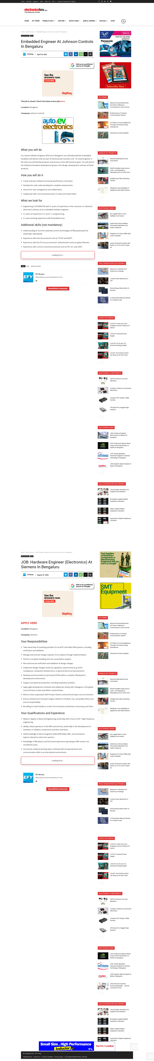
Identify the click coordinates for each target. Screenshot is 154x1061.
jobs (28, 266)
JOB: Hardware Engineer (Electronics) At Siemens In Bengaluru (118, 435)
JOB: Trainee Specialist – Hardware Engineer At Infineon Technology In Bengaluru (120, 456)
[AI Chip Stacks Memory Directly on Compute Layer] (103, 300)
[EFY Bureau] (25, 54)
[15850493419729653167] (115, 88)
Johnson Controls (36, 266)
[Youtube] (110, 1)
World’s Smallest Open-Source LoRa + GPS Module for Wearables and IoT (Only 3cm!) (120, 170)
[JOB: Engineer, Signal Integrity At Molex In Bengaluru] (103, 466)
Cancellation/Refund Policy (73, 1057)
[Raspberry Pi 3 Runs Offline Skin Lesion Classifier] (103, 235)
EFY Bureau (30, 54)
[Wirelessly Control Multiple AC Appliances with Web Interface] (103, 190)
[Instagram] (102, 1)
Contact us (37, 1057)
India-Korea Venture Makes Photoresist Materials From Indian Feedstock (119, 225)
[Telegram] (66, 54)
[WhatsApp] (81, 54)
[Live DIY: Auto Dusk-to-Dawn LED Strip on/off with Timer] (103, 355)
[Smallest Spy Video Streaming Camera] (103, 180)
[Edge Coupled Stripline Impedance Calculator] (103, 511)
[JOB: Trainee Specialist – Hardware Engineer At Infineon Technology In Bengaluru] (103, 455)
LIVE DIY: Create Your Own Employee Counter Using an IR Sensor (120, 325)
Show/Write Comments (57, 288)
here (63, 101)
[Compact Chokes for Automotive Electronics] (103, 390)
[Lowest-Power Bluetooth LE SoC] (103, 280)
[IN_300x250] (115, 56)
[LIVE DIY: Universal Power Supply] (103, 335)
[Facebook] (99, 1)
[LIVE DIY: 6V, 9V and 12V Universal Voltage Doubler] (103, 345)
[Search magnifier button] (123, 21)
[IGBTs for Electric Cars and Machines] (103, 380)
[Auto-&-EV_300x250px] (58, 143)
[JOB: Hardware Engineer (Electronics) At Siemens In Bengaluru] (103, 435)
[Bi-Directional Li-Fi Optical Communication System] (103, 115)
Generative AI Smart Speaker (119, 133)
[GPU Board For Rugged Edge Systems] (103, 409)
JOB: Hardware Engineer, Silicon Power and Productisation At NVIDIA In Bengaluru (120, 445)
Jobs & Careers (30, 32)
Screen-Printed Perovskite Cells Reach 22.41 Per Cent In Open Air (120, 245)
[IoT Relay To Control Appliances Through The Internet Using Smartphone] (103, 124)
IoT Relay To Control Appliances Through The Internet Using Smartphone (120, 125)
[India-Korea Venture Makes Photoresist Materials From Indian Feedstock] (103, 225)
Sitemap (84, 1057)
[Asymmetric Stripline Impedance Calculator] (103, 520)
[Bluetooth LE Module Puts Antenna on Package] (103, 271)
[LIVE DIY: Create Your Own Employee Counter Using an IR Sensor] (103, 325)
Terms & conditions (47, 1057)
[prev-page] (99, 142)
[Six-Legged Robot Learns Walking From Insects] (103, 216)
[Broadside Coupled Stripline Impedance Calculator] (103, 501)
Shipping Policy (27, 1057)
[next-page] (102, 142)
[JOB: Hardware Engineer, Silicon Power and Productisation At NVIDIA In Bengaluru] (103, 445)
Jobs (32, 35)
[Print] (90, 54)
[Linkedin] (105, 1)
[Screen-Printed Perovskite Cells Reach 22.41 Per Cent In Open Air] (103, 245)
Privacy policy (59, 1057)
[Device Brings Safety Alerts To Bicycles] (103, 290)
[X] (108, 1)
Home (23, 32)
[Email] (85, 54)
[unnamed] (58, 96)
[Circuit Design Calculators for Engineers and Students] (103, 491)
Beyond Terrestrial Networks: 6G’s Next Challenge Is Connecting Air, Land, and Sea (120, 105)
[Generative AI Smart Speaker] (103, 135)
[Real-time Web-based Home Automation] (103, 160)
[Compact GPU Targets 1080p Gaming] (103, 400)
